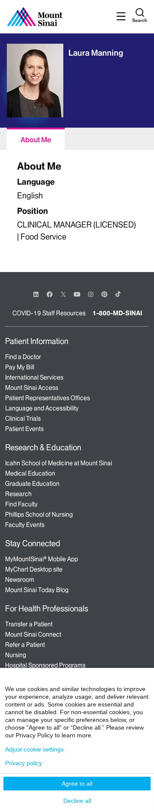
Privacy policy (23, 763)
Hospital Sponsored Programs (45, 665)
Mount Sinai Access (31, 388)
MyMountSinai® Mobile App (41, 559)
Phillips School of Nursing (39, 514)
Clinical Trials (23, 418)
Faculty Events (24, 525)
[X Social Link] (63, 294)
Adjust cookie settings (34, 749)
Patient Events (24, 429)
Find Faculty (21, 504)
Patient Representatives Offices (47, 398)
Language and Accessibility (42, 408)
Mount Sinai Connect (33, 634)
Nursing (15, 655)
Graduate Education (32, 484)
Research (18, 494)
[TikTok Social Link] (118, 294)
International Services (34, 377)
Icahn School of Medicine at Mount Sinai (58, 463)
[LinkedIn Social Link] (36, 294)
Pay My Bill (19, 367)
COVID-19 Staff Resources (49, 313)
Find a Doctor (23, 357)
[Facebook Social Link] (49, 294)
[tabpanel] (77, 202)
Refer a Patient (25, 645)
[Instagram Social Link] (90, 294)
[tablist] (77, 139)
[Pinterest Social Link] (104, 293)
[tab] (36, 139)
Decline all (77, 800)
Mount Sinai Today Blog (36, 590)
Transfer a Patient (29, 624)
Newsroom (19, 580)
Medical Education (30, 473)
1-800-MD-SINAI (117, 313)
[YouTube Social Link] (77, 293)
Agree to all (77, 783)
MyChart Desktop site (33, 569)
